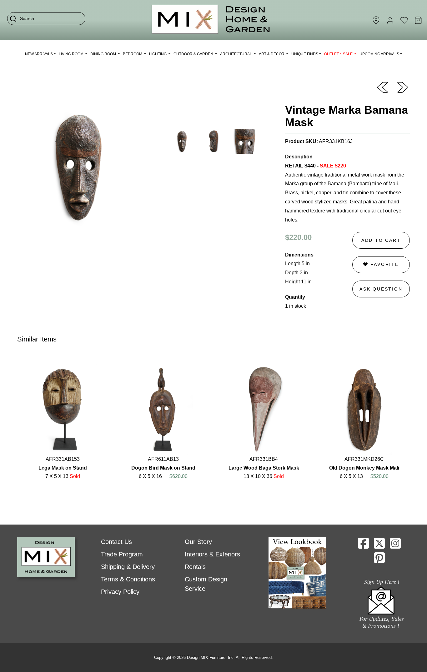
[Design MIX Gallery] (211, 20)
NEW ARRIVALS (39, 54)
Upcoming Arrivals (379, 54)
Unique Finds (304, 54)
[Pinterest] (379, 560)
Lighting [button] (158, 54)
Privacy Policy (120, 591)
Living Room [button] (71, 54)
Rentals (195, 566)
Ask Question (381, 288)
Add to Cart (381, 240)
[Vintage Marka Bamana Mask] (382, 86)
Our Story (198, 541)
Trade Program (122, 554)
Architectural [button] (236, 54)
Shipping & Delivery (128, 566)
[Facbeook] (363, 545)
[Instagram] (395, 545)
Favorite (384, 264)
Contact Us (116, 541)
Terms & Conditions (128, 579)
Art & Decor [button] (272, 54)
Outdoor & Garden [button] (193, 54)
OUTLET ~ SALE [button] (339, 54)
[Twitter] (379, 545)
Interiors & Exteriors (212, 554)
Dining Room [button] (103, 54)
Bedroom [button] (133, 54)
